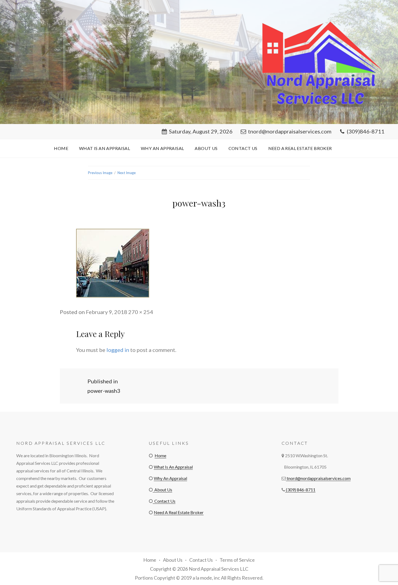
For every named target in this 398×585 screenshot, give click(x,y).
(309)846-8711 (365, 131)
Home (61, 148)
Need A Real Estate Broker (300, 148)
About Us (206, 148)
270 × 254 (140, 312)
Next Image (127, 173)
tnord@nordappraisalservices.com (289, 131)
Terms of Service (237, 560)
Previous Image (100, 173)
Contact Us (243, 148)
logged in (117, 350)
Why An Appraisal (162, 148)
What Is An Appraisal (104, 148)
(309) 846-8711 (300, 489)
